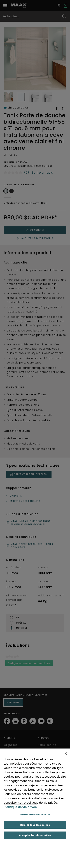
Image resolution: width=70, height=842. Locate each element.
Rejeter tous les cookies (35, 825)
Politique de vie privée (20, 807)
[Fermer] (66, 754)
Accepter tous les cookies (35, 835)
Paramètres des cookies (35, 814)
